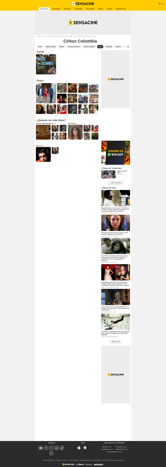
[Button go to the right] (128, 47)
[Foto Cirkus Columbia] (46, 64)
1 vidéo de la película (115, 183)
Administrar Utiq (96, 460)
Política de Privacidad (85, 460)
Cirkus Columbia (68, 36)
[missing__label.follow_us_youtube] (41, 448)
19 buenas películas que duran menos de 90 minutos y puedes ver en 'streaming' (114, 233)
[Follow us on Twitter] (51, 448)
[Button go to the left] (125, 47)
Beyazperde (105, 449)
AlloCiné (104, 447)
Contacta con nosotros (62, 460)
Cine (43, 36)
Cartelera (56, 9)
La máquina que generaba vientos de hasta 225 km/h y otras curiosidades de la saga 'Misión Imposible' (115, 333)
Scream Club (120, 9)
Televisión (90, 9)
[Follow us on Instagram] (56, 448)
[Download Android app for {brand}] (86, 447)
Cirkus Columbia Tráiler (122, 171)
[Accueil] (83, 3)
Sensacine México (112, 452)
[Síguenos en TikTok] (62, 448)
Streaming (78, 9)
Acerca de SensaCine (48, 460)
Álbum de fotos (116, 341)
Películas (44, 9)
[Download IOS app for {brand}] (80, 447)
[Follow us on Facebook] (46, 448)
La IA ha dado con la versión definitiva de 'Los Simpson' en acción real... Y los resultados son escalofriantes (115, 308)
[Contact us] (51, 453)
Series (109, 9)
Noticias (67, 9)
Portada (39, 36)
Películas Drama (59, 36)
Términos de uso (73, 460)
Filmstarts (119, 447)
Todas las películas (49, 36)
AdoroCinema (120, 449)
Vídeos (100, 9)
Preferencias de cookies (117, 460)
